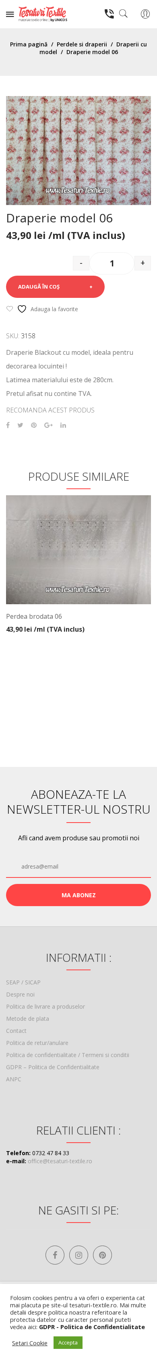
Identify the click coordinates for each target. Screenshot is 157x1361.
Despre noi (20, 994)
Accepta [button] (68, 1342)
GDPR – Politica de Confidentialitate (52, 1067)
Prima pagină (29, 44)
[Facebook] (8, 425)
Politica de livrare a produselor (45, 1006)
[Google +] (48, 425)
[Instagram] (78, 1255)
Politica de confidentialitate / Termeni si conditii (67, 1055)
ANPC (13, 1079)
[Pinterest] (34, 425)
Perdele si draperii (82, 44)
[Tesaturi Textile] (42, 13)
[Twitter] (20, 425)
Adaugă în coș (39, 286)
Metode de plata (27, 1018)
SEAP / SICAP (23, 982)
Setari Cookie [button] (30, 1342)
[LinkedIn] (63, 425)
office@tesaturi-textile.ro (60, 1161)
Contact (16, 1030)
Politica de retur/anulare (37, 1043)
